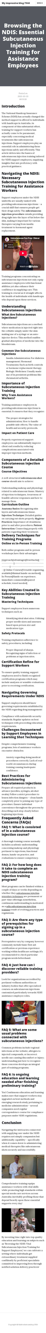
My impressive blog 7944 (16, 3)
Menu (39, 3)
